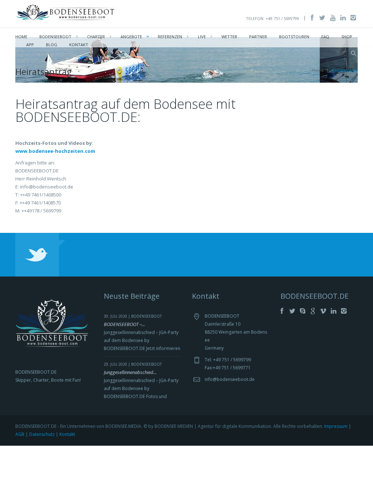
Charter (96, 36)
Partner (258, 36)
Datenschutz (42, 434)
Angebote (131, 36)
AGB (19, 434)
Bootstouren (294, 36)
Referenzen (170, 36)
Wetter (229, 36)
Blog (51, 44)
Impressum (336, 426)
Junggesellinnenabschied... (130, 372)
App (30, 44)
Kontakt (78, 44)
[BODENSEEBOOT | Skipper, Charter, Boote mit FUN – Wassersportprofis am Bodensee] (68, 11)
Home (21, 36)
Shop (346, 36)
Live (202, 36)
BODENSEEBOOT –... (124, 324)
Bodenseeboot (55, 36)
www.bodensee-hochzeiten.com (55, 151)
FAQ (325, 36)
